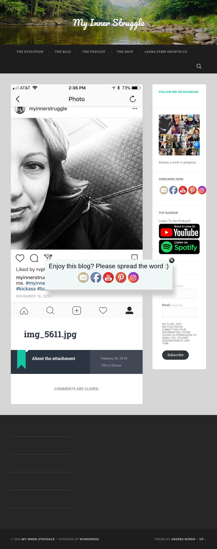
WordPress (89, 539)
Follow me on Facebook (178, 92)
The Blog (63, 52)
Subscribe (175, 355)
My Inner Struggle (109, 22)
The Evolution (30, 52)
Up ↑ (202, 539)
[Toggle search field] (199, 66)
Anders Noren (183, 539)
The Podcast (93, 52)
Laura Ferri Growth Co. (166, 52)
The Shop (125, 52)
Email (172, 305)
